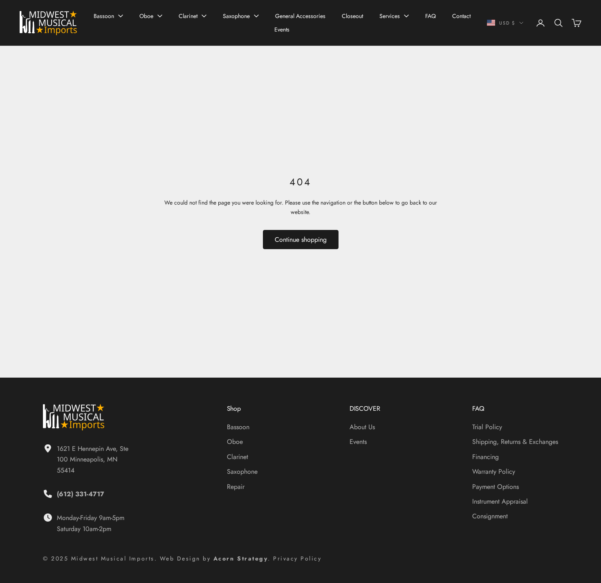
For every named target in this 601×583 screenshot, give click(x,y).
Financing (485, 456)
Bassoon (104, 16)
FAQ (430, 16)
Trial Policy (487, 427)
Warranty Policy (493, 471)
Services (389, 16)
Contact (461, 16)
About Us (362, 427)
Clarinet (188, 16)
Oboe (146, 16)
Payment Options (495, 486)
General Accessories (300, 16)
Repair (235, 486)
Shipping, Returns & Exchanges (515, 441)
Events (281, 29)
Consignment (490, 516)
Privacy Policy (297, 558)
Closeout (352, 16)
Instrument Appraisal (500, 501)
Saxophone (236, 16)
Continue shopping (301, 239)
